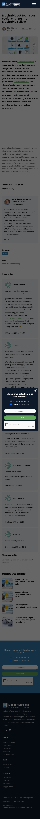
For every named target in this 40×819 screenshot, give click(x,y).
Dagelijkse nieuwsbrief (21, 401)
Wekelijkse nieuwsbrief (21, 404)
